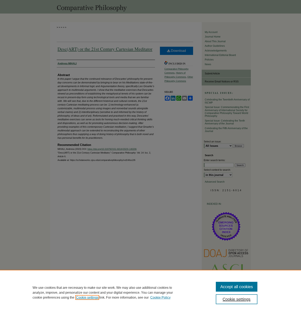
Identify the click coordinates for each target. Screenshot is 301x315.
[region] (150, 292)
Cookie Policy (160, 297)
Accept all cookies (236, 286)
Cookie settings (87, 297)
